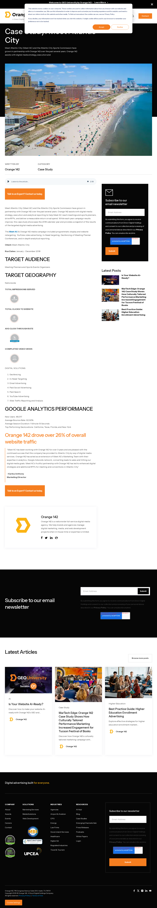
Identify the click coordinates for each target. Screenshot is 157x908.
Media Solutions (29, 814)
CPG (52, 818)
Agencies (54, 809)
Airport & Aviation (58, 814)
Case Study (64, 707)
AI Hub (79, 809)
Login (78, 841)
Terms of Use (37, 896)
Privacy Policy (100, 608)
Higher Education (117, 703)
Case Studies (81, 818)
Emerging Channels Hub (86, 823)
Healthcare (55, 836)
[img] (88, 181)
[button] (8, 181)
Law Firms (54, 827)
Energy (53, 823)
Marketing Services (31, 809)
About (7, 809)
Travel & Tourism (57, 850)
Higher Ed (54, 841)
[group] (51, 181)
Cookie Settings (13, 902)
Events (8, 818)
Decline (120, 27)
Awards (8, 814)
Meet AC (13, 231)
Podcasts (80, 832)
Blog (78, 814)
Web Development (31, 818)
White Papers (82, 836)
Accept (101, 27)
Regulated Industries (59, 845)
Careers (8, 823)
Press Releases (82, 827)
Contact (145, 16)
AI (10, 699)
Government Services (59, 832)
